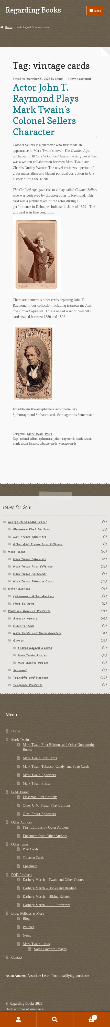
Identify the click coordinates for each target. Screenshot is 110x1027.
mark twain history (25, 443)
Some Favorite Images (50, 949)
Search (55, 1019)
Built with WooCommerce (24, 1009)
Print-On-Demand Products (29, 611)
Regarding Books (33, 10)
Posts (48, 434)
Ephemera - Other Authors (33, 596)
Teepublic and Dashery (30, 677)
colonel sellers (29, 439)
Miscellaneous (23, 626)
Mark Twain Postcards (30, 574)
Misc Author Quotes (33, 662)
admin (59, 79)
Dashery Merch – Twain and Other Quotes (53, 880)
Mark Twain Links (36, 944)
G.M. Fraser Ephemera (29, 536)
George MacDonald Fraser (27, 522)
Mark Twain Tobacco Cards (33, 581)
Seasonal (20, 670)
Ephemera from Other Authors (45, 836)
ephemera (45, 439)
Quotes (18, 640)
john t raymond (63, 439)
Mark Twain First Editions (33, 566)
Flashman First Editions (31, 529)
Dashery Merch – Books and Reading (49, 888)
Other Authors (19, 588)
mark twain (83, 439)
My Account (18, 1019)
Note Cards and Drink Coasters (37, 633)
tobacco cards (49, 443)
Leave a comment (79, 79)
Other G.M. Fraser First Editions (38, 544)
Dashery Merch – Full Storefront (46, 905)
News (27, 935)
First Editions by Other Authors (46, 827)
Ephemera (30, 866)
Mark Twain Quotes (32, 655)
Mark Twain (35, 434)
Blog (26, 919)
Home (8, 27)
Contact (16, 957)
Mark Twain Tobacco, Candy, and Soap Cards (56, 766)
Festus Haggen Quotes (35, 648)
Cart (84, 1016)
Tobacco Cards (33, 858)
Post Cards (30, 849)
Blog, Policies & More (27, 913)
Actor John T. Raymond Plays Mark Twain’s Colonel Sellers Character (46, 109)
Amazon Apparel (25, 618)
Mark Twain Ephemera (29, 559)
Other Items (19, 844)
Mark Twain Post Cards (40, 758)
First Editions (23, 603)
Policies (28, 927)
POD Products (21, 875)
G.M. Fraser (20, 792)
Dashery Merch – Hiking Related (46, 896)
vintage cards (67, 443)
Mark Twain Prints (36, 783)
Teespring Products (27, 685)
